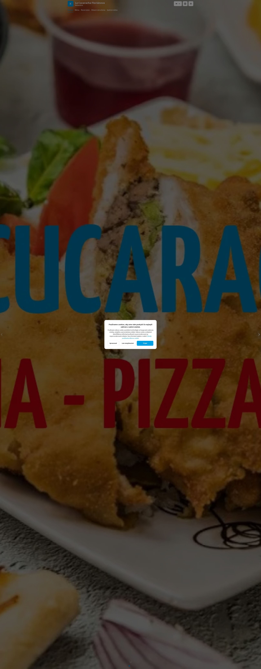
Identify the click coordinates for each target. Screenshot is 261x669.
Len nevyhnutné (128, 343)
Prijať (145, 343)
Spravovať (113, 343)
